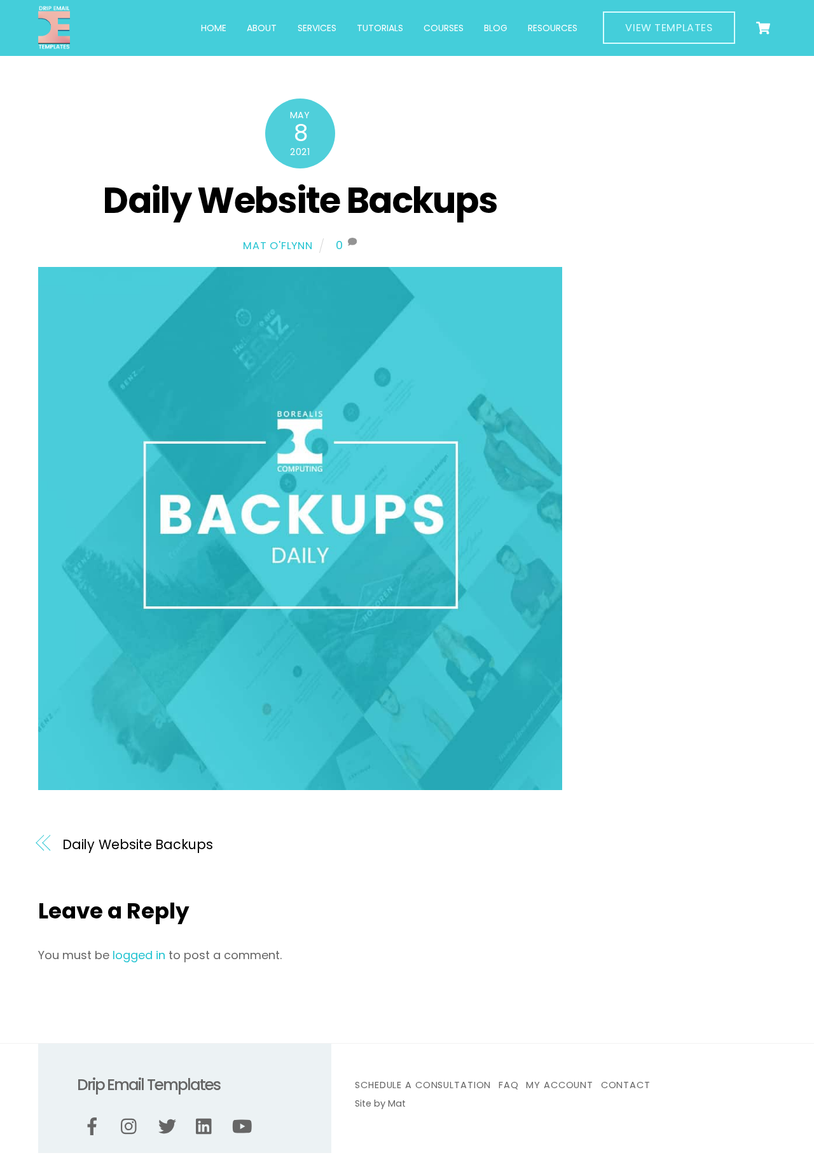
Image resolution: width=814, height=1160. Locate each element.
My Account (559, 1085)
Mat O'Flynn (278, 245)
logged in (139, 955)
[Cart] (763, 28)
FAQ (509, 1085)
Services (317, 28)
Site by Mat (380, 1103)
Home (213, 28)
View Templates (668, 27)
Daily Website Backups (300, 200)
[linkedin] (207, 1126)
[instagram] (131, 1126)
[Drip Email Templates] (54, 44)
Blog (495, 28)
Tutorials (380, 28)
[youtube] (244, 1126)
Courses (444, 28)
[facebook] (94, 1126)
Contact (626, 1085)
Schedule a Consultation (423, 1085)
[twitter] (169, 1126)
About (262, 28)
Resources (552, 28)
